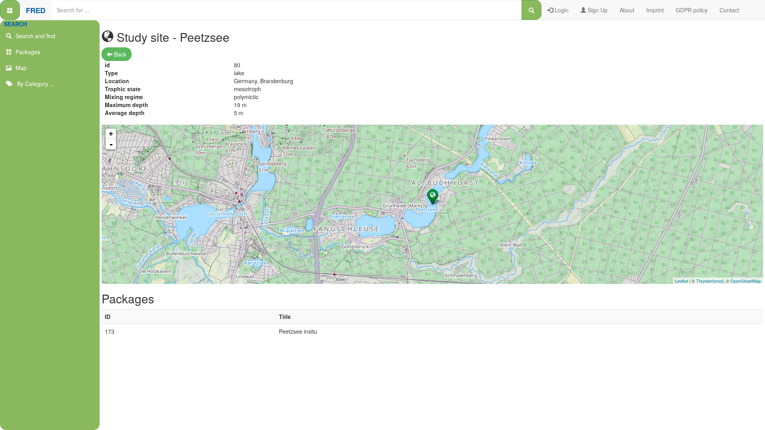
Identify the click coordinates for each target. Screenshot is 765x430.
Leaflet (681, 281)
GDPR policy (692, 10)
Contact (729, 10)
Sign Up (597, 10)
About (627, 10)
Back (119, 54)
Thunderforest (710, 281)
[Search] (531, 10)
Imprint (655, 10)
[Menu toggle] (10, 10)
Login (561, 10)
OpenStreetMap (745, 281)
